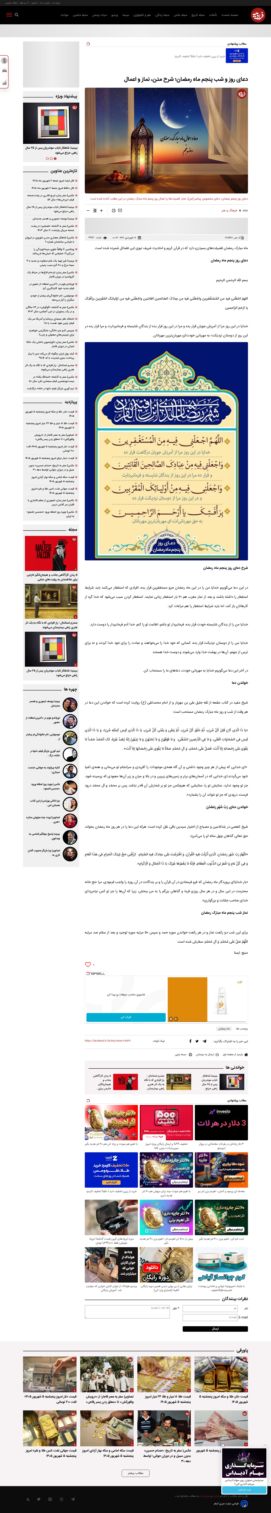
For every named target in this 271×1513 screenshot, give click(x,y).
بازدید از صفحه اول (233, 1054)
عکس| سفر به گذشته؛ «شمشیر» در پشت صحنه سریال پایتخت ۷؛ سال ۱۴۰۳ (52, 228)
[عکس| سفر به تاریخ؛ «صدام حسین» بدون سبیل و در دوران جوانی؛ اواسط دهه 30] (164, 1428)
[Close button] (265, 1445)
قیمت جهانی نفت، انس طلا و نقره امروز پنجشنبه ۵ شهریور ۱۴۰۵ (52, 491)
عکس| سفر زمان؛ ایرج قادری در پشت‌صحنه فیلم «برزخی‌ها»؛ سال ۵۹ (50, 197)
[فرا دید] (258, 15)
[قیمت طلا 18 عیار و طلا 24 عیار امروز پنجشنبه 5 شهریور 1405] (164, 1374)
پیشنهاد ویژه (66, 96)
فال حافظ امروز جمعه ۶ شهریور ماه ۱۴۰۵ (53, 188)
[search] (16, 15)
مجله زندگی (162, 15)
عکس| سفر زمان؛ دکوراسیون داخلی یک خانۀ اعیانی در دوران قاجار (50, 344)
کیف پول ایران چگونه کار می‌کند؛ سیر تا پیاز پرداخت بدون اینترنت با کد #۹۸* (51, 356)
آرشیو (34, 3)
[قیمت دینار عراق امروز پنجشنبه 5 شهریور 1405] (221, 1428)
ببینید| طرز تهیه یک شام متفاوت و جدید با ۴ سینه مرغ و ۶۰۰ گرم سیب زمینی (50, 263)
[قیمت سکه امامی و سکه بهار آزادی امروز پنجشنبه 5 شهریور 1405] (107, 1428)
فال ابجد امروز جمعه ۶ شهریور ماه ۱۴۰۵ (53, 181)
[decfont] (88, 211)
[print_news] (114, 211)
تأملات (213, 15)
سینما (125, 15)
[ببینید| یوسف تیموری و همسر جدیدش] (70, 704)
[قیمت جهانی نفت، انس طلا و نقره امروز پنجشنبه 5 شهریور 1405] (50, 1428)
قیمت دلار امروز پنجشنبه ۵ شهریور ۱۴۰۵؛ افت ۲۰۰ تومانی (50, 449)
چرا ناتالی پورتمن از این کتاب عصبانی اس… (45, 803)
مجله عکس (180, 15)
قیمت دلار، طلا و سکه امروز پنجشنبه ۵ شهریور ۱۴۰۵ (49, 414)
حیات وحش (99, 15)
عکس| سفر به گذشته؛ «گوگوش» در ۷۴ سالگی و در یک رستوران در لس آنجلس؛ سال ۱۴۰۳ (50, 309)
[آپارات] (50, 1500)
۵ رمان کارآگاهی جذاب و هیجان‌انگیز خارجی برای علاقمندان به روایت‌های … (54, 150)
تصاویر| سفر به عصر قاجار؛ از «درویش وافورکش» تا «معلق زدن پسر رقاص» (54, 437)
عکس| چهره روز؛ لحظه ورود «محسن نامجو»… (45, 786)
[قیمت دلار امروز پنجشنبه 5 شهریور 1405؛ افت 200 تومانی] (50, 1374)
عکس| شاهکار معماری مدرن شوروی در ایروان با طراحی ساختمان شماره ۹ (49, 240)
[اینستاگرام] (61, 1500)
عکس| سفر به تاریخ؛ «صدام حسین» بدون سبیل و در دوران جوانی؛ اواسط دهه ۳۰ (51, 467)
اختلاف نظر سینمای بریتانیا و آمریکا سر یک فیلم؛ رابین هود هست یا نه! (51, 321)
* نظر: (175, 1308)
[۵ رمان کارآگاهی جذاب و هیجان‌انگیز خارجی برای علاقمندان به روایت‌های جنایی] (125, 1082)
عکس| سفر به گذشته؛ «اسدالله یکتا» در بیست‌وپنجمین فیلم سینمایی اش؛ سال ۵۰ (51, 379)
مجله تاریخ (198, 15)
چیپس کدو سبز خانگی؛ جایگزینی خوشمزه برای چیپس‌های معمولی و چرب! (51, 332)
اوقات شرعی (11, 3)
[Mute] (176, 1019)
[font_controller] (101, 211)
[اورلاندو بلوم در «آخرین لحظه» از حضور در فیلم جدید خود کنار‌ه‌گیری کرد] (70, 721)
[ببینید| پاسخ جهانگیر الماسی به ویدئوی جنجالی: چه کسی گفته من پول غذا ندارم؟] (70, 837)
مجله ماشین (80, 15)
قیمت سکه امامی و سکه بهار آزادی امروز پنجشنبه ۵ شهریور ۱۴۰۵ (53, 479)
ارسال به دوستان (205, 1054)
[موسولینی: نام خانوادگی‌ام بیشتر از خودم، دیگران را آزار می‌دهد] (70, 738)
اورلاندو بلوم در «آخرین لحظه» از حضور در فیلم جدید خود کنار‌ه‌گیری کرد (51, 286)
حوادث (64, 15)
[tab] (55, 158)
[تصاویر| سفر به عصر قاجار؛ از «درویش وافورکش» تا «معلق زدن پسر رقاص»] (107, 1374)
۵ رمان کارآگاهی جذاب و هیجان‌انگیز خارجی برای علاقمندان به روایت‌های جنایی (102, 1086)
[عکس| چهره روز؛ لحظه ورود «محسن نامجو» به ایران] (70, 787)
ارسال (215, 1328)
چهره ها (70, 689)
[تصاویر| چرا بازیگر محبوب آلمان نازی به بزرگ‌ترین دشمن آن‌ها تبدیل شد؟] (70, 854)
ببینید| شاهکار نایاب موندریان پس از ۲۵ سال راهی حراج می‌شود (209, 1084)
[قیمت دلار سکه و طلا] (4, 61)
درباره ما (56, 3)
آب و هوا (24, 3)
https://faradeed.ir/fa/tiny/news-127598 (108, 1041)
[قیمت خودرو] (4, 71)
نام (246, 1308)
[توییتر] (197, 1042)
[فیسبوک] (190, 1042)
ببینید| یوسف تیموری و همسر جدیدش (53, 219)
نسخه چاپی (180, 1055)
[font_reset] (94, 211)
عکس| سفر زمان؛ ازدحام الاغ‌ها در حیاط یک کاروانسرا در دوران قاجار (50, 274)
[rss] (28, 1500)
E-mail (243, 1317)
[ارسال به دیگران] (120, 211)
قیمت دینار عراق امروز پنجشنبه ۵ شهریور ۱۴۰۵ (49, 458)
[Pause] (171, 1019)
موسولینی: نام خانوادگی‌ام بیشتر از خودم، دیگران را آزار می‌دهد (52, 298)
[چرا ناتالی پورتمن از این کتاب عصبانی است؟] (70, 804)
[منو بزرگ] (9, 15)
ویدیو (114, 15)
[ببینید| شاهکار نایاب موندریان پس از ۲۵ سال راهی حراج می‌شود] (232, 1082)
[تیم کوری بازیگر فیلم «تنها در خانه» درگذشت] (70, 754)
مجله (72, 529)
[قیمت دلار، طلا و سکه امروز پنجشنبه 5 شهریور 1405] (221, 1374)
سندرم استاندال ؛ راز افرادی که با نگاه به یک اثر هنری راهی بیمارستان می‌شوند (154, 1084)
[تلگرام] (204, 1042)
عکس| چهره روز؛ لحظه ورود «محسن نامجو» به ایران (50, 514)
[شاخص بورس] (4, 83)
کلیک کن (126, 1017)
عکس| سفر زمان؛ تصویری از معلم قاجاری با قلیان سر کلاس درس (51, 502)
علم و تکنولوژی (142, 15)
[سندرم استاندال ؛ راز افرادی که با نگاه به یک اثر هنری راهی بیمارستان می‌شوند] (178, 1082)
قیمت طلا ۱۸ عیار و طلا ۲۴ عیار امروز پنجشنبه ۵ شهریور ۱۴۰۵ (50, 425)
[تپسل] (88, 973)
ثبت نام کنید (244, 1490)
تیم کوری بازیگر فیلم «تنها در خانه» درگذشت (50, 388)
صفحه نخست (229, 15)
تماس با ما (45, 3)
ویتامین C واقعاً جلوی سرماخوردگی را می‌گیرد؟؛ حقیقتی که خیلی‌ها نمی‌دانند (53, 251)
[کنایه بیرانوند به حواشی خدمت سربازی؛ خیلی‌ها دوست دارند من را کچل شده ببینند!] (70, 771)
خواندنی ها (235, 1067)
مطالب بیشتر (135, 1473)
